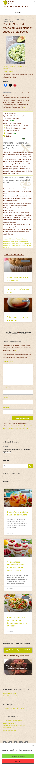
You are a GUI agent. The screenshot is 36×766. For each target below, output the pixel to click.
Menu (19, 12)
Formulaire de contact (10, 693)
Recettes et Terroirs (16, 7)
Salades (19, 66)
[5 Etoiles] (10, 92)
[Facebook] (5, 743)
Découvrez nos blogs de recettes (13, 708)
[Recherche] (30, 466)
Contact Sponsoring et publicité (12, 696)
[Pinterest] (15, 743)
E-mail (5, 398)
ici (24, 107)
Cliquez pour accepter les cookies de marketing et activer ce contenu (18, 667)
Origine (5, 71)
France (11, 71)
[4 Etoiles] (8, 92)
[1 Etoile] (3, 92)
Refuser (18, 761)
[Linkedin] (26, 743)
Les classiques (25, 332)
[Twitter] (10, 743)
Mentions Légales (8, 723)
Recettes (6, 66)
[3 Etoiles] (6, 92)
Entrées (12, 66)
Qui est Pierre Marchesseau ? (12, 720)
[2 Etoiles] (5, 92)
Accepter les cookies (18, 756)
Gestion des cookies (9, 730)
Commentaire (8, 361)
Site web (6, 407)
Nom (5, 388)
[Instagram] (21, 743)
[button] (33, 745)
